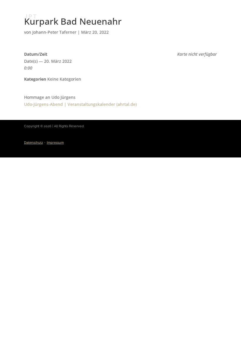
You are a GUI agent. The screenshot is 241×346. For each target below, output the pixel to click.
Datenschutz (33, 142)
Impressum (55, 142)
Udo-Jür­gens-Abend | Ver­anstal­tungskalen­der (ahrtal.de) (80, 104)
